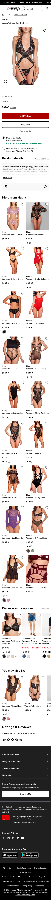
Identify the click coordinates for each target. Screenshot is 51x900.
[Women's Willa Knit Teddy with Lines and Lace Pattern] (37, 434)
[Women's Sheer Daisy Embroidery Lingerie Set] (13, 216)
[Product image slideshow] (25, 59)
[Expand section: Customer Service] (25, 754)
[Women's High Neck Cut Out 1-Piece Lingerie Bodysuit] (13, 519)
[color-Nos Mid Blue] (24, 656)
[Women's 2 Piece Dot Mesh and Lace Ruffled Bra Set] (37, 519)
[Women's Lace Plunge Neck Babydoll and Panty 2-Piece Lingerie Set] (13, 569)
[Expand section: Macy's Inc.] (25, 775)
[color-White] (8, 331)
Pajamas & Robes (20, 15)
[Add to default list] (22, 204)
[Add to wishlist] (45, 30)
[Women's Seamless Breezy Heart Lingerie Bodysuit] (37, 304)
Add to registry (25, 131)
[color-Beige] (48, 656)
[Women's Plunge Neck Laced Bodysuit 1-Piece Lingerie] (12, 688)
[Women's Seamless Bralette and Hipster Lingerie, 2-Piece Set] (13, 304)
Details (13, 107)
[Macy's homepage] (3, 15)
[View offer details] (25, 187)
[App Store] (10, 855)
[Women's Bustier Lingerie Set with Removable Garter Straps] (35, 688)
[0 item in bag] (47, 9)
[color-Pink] (8, 600)
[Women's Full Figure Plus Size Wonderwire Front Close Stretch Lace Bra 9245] (11, 624)
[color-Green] (32, 550)
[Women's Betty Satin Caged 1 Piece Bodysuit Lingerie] (37, 479)
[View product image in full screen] (5, 81)
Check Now (32, 822)
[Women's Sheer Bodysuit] (37, 394)
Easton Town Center (28, 148)
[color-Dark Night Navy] (44, 656)
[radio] (4, 332)
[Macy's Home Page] (13, 9)
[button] (9, 14)
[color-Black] (4, 331)
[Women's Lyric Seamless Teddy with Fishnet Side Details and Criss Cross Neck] (13, 394)
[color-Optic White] (28, 656)
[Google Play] (30, 855)
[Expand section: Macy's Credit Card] (25, 761)
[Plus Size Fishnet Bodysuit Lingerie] (13, 350)
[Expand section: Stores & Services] (25, 768)
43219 (18, 138)
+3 (16, 656)
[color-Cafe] (12, 656)
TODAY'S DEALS (9, 2)
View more (7, 177)
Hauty (5, 19)
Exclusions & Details (19, 822)
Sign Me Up (25, 794)
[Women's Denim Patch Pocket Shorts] (31, 624)
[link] (13, 235)
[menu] (3, 8)
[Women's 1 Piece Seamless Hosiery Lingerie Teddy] (13, 434)
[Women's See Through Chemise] (37, 350)
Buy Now (25, 124)
